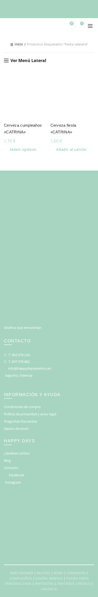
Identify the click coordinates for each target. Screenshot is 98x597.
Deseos (71, 23)
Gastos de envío (16, 428)
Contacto (11, 467)
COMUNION (75, 573)
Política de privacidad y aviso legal (30, 414)
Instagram (13, 482)
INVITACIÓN (44, 583)
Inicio (19, 44)
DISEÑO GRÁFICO (49, 578)
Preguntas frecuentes (20, 421)
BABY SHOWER (21, 573)
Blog (7, 460)
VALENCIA (49, 589)
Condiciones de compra (22, 406)
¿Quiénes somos (17, 453)
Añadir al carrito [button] (71, 149)
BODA (58, 573)
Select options (23, 149)
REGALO (84, 583)
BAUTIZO (43, 573)
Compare (43, 88)
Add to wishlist (43, 79)
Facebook (16, 475)
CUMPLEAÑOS (21, 578)
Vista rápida (43, 97)
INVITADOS (65, 583)
